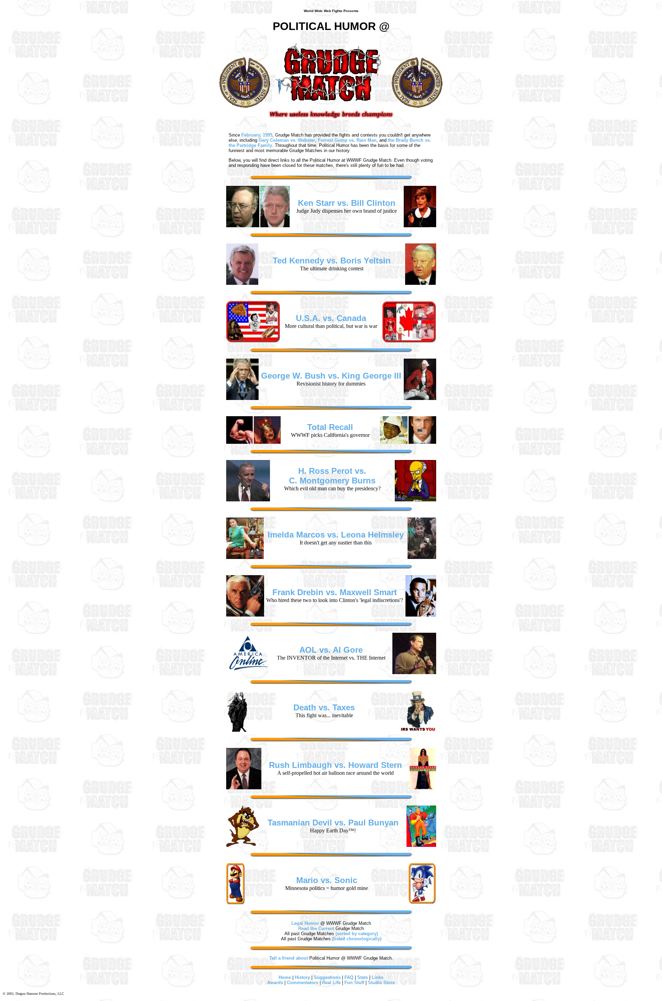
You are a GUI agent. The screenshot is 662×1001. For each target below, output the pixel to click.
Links (377, 977)
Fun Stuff (354, 982)
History (302, 977)
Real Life (331, 982)
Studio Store (381, 982)
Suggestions (327, 977)
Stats (362, 977)
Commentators (302, 982)
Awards (275, 982)
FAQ (348, 977)
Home (285, 977)
